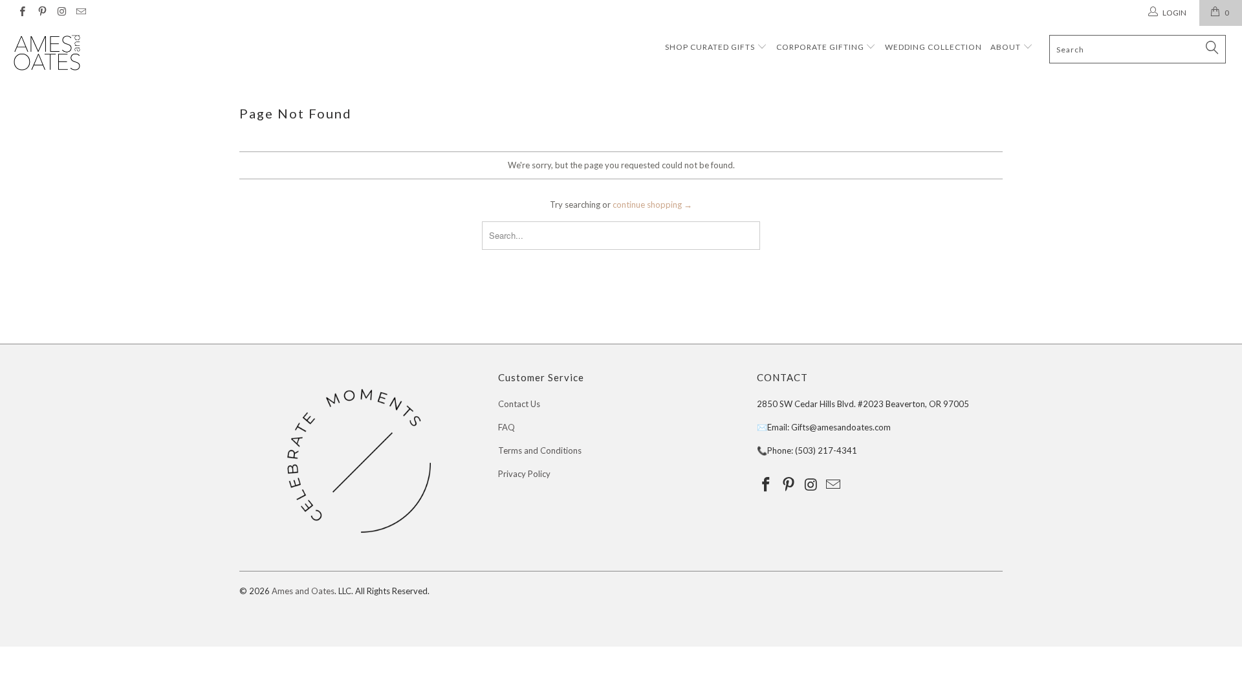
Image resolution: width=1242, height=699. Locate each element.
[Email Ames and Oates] (80, 12)
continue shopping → (652, 204)
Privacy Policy (524, 474)
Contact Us (519, 404)
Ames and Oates (303, 591)
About (1006, 47)
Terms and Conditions (540, 450)
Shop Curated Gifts (710, 47)
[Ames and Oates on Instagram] (61, 12)
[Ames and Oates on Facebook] (21, 12)
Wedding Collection (933, 47)
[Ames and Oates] (106, 54)
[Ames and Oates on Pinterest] (41, 12)
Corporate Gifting (821, 47)
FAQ (506, 427)
